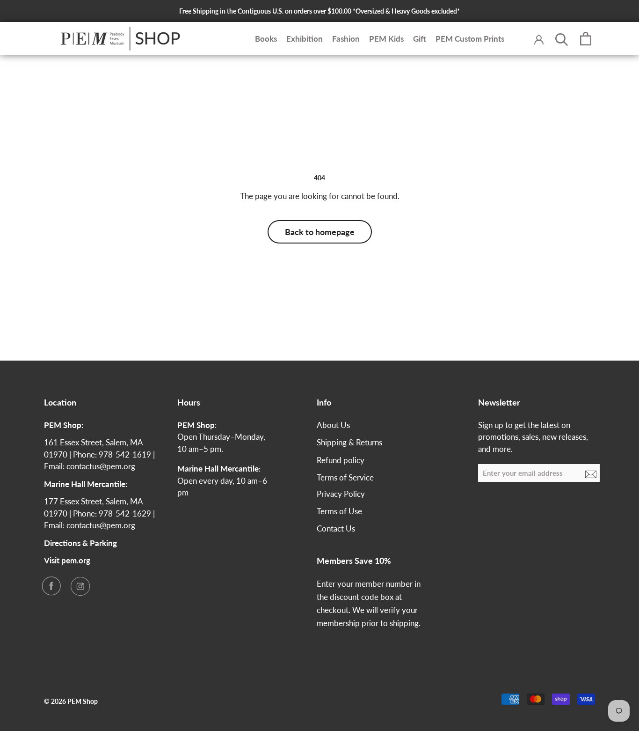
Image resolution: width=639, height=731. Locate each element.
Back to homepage (320, 232)
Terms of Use (339, 511)
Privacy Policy (341, 494)
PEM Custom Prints (470, 39)
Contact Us (336, 528)
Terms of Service (345, 477)
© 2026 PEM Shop (71, 701)
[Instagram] (80, 586)
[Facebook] (51, 586)
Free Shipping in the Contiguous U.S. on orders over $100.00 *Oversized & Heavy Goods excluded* (319, 11)
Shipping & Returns (349, 442)
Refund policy (340, 460)
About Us (333, 425)
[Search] (561, 38)
